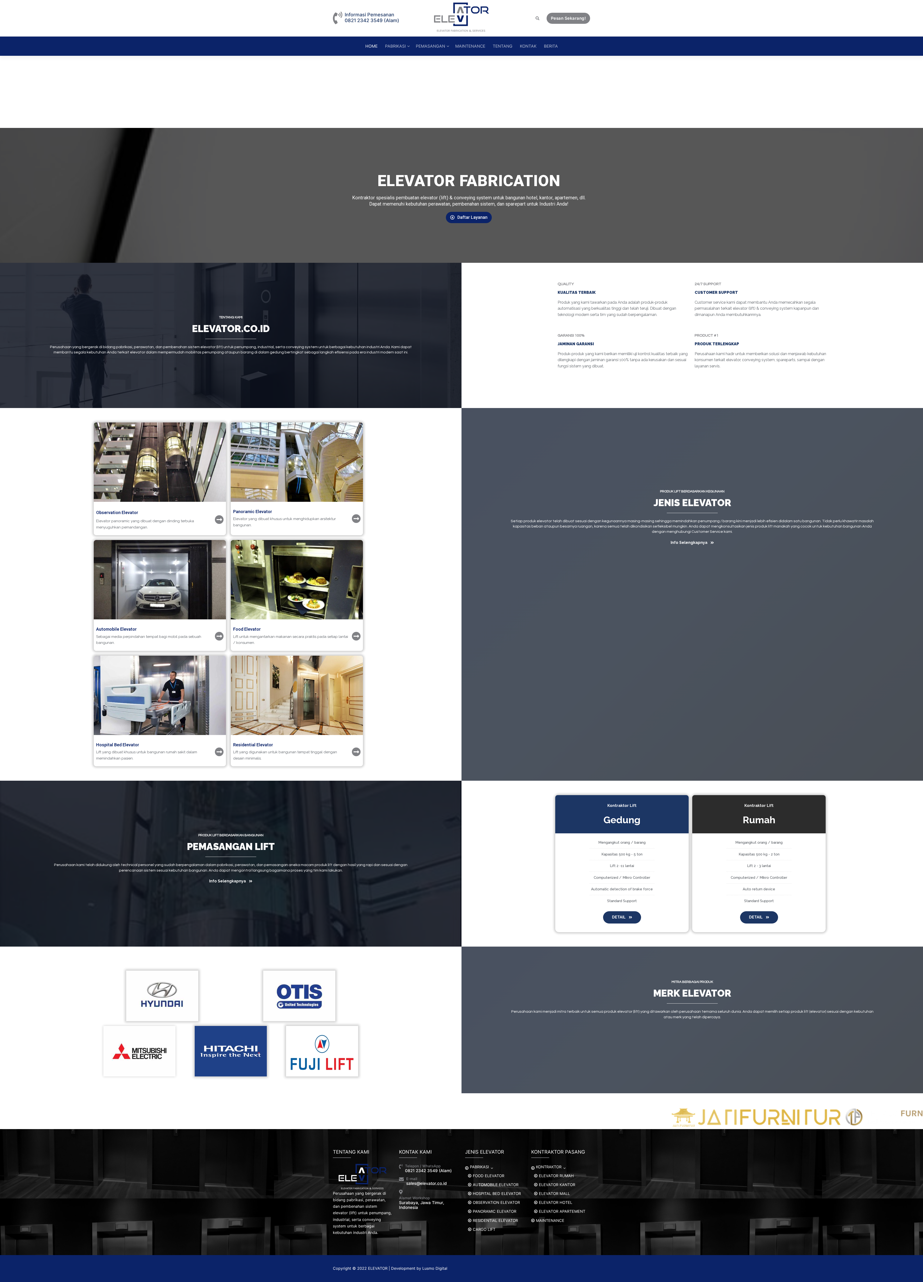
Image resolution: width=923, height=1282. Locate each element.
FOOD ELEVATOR (488, 1175)
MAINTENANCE (550, 1220)
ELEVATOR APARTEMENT (562, 1211)
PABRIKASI (479, 1166)
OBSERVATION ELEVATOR (496, 1202)
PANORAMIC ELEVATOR (494, 1211)
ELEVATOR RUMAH (556, 1175)
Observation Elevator (117, 512)
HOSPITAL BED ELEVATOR (497, 1193)
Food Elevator (247, 629)
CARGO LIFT (484, 1229)
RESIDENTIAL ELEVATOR (495, 1220)
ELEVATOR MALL (554, 1193)
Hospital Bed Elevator (117, 744)
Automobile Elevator (116, 629)
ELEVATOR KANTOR (557, 1184)
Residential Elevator (253, 744)
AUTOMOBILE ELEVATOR (495, 1184)
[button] (469, 217)
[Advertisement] (461, 92)
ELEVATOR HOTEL (555, 1202)
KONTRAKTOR (548, 1166)
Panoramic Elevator (252, 511)
